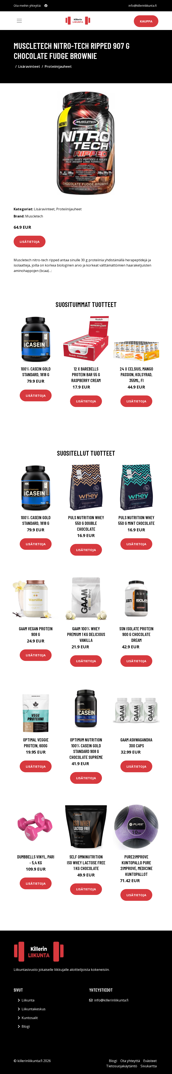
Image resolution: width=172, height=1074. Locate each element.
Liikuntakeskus (34, 1009)
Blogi (26, 1026)
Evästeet (150, 1060)
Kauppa (146, 21)
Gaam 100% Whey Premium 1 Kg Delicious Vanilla (86, 634)
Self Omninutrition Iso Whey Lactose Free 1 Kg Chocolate (86, 862)
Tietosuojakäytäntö (121, 1066)
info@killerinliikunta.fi (143, 6)
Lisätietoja (29, 241)
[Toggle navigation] (19, 21)
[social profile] (46, 6)
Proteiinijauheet (58, 66)
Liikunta (28, 1000)
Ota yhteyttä (130, 1060)
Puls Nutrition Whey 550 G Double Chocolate (86, 523)
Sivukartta (149, 1066)
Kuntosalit (30, 1017)
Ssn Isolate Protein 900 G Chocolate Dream (136, 634)
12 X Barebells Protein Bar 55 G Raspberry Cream (86, 374)
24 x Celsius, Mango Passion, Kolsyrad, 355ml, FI (136, 374)
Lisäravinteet (29, 66)
